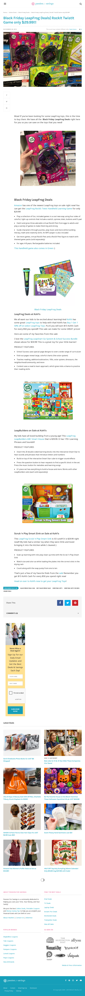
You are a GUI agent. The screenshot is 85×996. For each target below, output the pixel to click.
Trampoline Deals (50, 920)
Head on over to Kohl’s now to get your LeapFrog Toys (40, 581)
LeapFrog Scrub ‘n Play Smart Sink (35, 538)
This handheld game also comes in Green (33, 248)
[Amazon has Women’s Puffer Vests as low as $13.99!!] (22, 853)
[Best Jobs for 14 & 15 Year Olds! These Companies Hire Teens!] (63, 743)
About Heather (8, 918)
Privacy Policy (9, 991)
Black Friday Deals (24, 12)
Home (5, 12)
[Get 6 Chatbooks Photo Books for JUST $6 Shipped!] (22, 743)
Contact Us (20, 918)
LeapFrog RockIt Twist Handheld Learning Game (49, 208)
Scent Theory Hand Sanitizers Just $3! (58, 833)
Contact (12, 988)
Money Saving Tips (13, 911)
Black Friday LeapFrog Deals (47, 309)
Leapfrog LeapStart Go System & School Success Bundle (50, 338)
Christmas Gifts (57, 588)
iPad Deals (48, 899)
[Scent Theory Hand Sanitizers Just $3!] (63, 817)
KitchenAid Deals (50, 916)
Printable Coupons (33, 908)
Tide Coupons (8, 941)
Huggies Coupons (9, 945)
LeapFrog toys (32, 322)
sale (61, 573)
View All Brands (8, 962)
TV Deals (47, 903)
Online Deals (13, 12)
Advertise (29, 918)
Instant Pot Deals (50, 912)
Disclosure (33, 988)
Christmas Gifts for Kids (71, 588)
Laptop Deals (49, 907)
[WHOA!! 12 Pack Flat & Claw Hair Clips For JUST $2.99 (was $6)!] (22, 817)
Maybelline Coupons (10, 937)
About (5, 988)
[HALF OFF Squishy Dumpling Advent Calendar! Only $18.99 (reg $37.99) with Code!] (63, 853)
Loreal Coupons (9, 953)
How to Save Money (50, 758)
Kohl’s (69, 319)
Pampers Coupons (10, 949)
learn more (73, 29)
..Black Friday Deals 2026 (27, 588)
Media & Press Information (72, 965)
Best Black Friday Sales (44, 588)
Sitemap (18, 991)
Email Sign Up (22, 988)
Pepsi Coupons (8, 958)
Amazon (18, 205)
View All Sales (49, 924)
